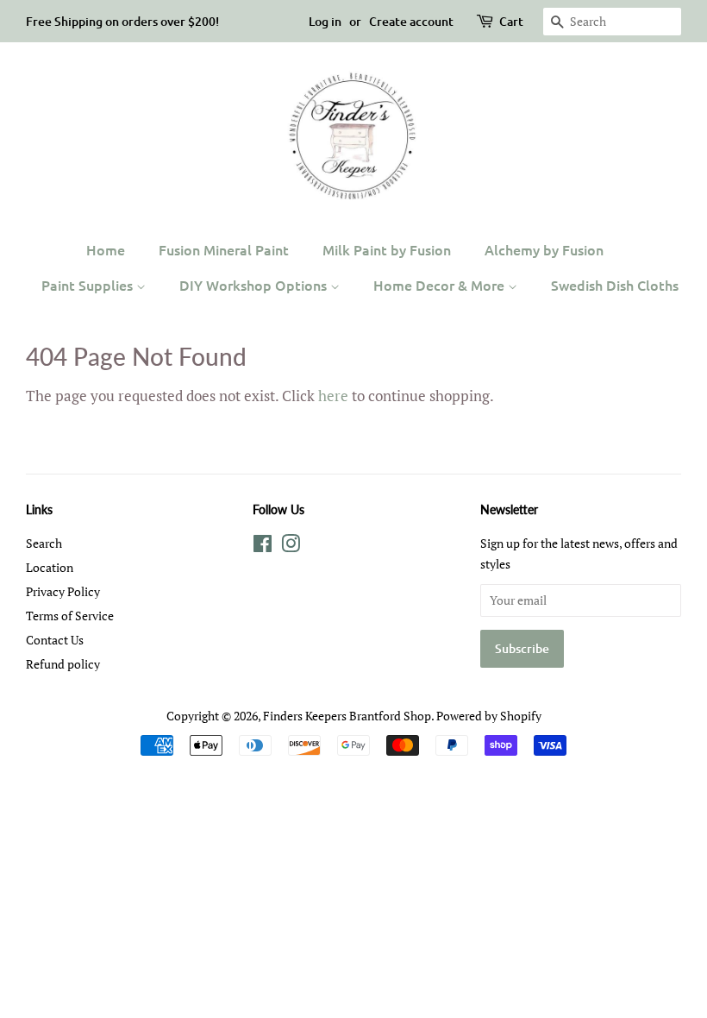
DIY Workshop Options (254, 284)
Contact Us (55, 640)
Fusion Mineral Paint (224, 249)
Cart (511, 21)
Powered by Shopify (488, 715)
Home (105, 249)
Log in (325, 21)
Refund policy (63, 664)
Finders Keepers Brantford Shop (347, 715)
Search (44, 543)
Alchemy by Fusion (544, 249)
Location (49, 567)
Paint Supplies (88, 284)
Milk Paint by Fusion (386, 249)
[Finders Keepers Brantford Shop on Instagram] (290, 546)
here (333, 395)
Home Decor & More (440, 284)
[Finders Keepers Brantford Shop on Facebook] (262, 546)
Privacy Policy (63, 591)
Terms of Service (70, 615)
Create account (411, 21)
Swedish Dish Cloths (615, 284)
